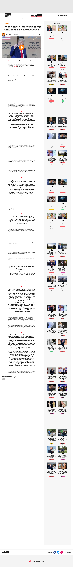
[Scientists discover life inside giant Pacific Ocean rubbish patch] (62, 495)
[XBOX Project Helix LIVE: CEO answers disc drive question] (51, 495)
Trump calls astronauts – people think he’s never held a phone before (51, 127)
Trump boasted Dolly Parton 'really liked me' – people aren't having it (51, 285)
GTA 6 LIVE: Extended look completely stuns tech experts (62, 35)
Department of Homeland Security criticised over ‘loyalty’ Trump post (51, 315)
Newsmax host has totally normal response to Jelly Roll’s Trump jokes (51, 160)
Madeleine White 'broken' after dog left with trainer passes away (51, 536)
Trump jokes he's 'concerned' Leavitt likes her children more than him (62, 81)
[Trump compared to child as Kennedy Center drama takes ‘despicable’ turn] (62, 246)
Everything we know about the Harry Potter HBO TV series (62, 456)
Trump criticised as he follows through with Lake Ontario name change (62, 378)
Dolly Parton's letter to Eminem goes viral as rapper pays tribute (62, 269)
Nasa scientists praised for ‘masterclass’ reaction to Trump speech (51, 98)
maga (51, 443)
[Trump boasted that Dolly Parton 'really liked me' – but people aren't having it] (51, 279)
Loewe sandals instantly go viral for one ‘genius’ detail (62, 536)
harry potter (62, 459)
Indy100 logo (36, 15)
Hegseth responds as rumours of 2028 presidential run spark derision (62, 143)
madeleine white (51, 539)
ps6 (51, 335)
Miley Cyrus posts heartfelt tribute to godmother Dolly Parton (51, 410)
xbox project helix (51, 506)
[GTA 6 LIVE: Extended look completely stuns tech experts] (62, 28)
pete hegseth (51, 397)
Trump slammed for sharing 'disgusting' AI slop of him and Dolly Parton (52, 35)
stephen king (62, 129)
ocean (63, 506)
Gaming (22, 18)
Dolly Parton (62, 335)
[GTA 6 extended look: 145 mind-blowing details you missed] (62, 279)
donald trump (63, 84)
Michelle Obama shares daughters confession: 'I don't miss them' (51, 81)
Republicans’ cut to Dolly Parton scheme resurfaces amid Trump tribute (62, 332)
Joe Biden (15, 66)
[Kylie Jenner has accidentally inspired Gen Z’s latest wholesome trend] (62, 465)
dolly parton (62, 272)
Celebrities (47, 18)
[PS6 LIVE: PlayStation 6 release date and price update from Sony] (51, 136)
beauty (63, 413)
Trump (28, 18)
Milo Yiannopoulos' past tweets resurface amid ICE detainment (62, 64)
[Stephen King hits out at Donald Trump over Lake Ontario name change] (62, 120)
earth (62, 209)
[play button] (21, 47)
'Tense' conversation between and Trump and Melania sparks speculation (51, 473)
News (17, 18)
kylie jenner (62, 476)
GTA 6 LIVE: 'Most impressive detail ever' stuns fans (52, 222)
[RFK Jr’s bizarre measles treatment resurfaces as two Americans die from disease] (51, 512)
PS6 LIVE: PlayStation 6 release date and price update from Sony (51, 143)
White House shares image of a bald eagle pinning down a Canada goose (62, 160)
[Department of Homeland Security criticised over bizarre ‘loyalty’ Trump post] (51, 308)
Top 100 (11, 18)
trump (7, 23)
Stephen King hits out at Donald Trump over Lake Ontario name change (62, 127)
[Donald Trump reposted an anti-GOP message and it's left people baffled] (51, 370)
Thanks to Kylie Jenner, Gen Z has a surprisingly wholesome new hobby (62, 472)
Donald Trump (10, 60)
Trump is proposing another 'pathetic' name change (51, 456)
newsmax (51, 162)
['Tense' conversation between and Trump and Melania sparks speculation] (51, 465)
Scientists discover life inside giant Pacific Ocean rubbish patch (62, 502)
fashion (63, 539)
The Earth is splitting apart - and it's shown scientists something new (63, 98)
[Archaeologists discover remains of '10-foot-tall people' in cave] (51, 342)
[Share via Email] (40, 34)
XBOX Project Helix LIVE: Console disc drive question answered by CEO (51, 502)
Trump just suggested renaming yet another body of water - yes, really (51, 65)
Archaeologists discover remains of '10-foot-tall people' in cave (51, 348)
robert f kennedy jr (51, 523)
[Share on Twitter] (39, 34)
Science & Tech (34, 18)
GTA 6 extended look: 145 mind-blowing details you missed (62, 285)
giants (52, 351)
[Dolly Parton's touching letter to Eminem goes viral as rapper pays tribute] (62, 263)
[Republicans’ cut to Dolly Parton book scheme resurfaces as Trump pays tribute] (62, 325)
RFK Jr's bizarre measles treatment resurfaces (51, 519)
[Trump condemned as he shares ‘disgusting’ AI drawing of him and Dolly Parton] (51, 28)
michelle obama (51, 84)
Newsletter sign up (63, 15)
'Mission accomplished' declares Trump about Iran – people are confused (62, 519)
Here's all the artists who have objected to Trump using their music (62, 348)
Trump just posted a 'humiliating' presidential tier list (51, 269)
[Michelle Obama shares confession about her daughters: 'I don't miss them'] (51, 74)
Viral (41, 18)
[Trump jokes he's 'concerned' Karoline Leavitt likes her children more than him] (62, 74)
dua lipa (62, 397)
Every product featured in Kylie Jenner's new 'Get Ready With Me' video (62, 410)
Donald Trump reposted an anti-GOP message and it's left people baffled (51, 378)
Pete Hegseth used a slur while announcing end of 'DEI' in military (51, 394)
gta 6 (51, 226)
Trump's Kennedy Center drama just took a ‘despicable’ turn (62, 252)
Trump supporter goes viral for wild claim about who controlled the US (51, 440)
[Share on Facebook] (37, 34)
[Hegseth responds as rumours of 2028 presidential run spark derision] (62, 136)
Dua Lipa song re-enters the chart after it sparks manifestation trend (62, 394)
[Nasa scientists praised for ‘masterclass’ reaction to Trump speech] (51, 91)
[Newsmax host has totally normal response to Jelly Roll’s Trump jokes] (51, 152)
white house (62, 162)
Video (53, 18)
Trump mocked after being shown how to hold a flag (62, 439)
